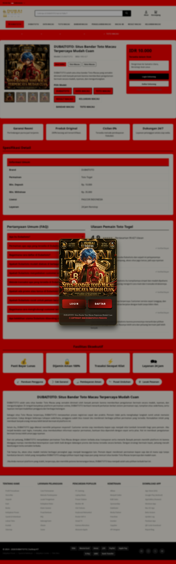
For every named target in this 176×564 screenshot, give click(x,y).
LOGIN (74, 303)
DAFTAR (100, 303)
